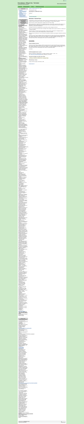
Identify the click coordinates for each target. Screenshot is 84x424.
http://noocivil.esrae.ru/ (22, 311)
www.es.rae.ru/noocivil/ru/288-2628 (36, 54)
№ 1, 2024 (39, 8)
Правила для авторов (40, 6)
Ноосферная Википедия (22, 13)
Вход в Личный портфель (61, 3)
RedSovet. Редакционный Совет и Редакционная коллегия (23, 12)
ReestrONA (21, 10)
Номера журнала (26, 6)
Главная (30, 8)
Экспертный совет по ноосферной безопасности (23, 16)
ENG (65, 0)
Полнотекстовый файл (32, 16)
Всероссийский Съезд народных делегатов (22, 15)
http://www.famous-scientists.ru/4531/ (21, 347)
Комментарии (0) (31, 63)
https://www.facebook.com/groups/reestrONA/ (25, 328)
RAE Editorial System (26, 421)
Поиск (32, 6)
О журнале (20, 6)
